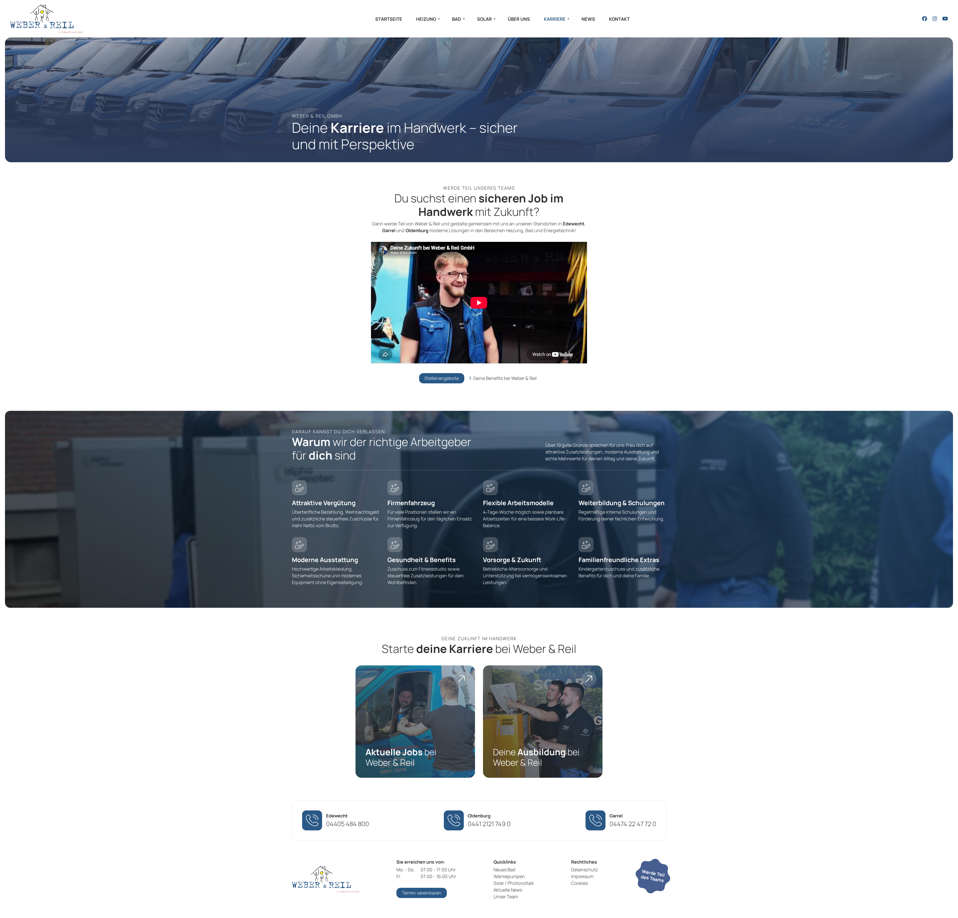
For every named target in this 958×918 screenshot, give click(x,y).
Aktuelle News (507, 890)
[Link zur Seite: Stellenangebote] (415, 721)
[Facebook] (924, 18)
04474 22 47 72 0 (632, 823)
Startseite (388, 19)
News (588, 19)
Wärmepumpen (509, 876)
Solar (484, 19)
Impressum (582, 876)
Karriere (555, 19)
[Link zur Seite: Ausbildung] (542, 721)
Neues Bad (504, 870)
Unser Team (505, 897)
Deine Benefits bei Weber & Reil (505, 378)
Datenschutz (584, 870)
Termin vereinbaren (421, 893)
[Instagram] (935, 18)
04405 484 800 (347, 823)
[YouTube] (945, 18)
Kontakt (619, 19)
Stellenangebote (441, 378)
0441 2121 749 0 (489, 823)
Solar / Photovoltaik (513, 883)
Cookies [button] (579, 883)
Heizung (426, 19)
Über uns (519, 19)
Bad (456, 19)
